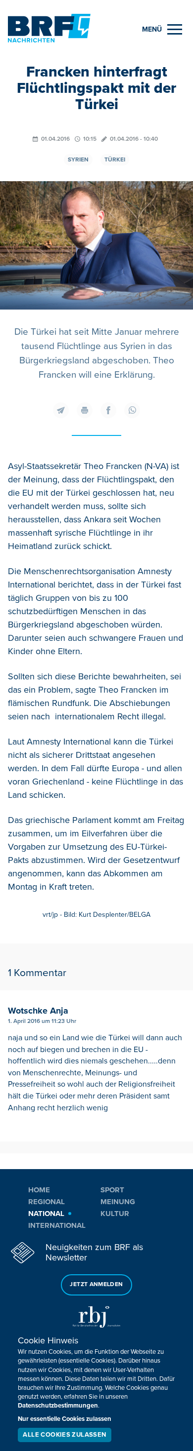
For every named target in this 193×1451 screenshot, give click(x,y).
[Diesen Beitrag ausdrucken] (85, 410)
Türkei (114, 159)
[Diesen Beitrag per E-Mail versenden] (61, 410)
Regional (46, 1201)
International (57, 1225)
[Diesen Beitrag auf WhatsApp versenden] (132, 410)
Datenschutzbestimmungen (58, 1406)
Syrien (78, 159)
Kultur (114, 1213)
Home (39, 1189)
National (46, 1213)
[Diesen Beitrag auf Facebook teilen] (108, 410)
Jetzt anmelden (96, 1284)
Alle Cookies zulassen (64, 1435)
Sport (112, 1189)
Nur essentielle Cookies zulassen (64, 1419)
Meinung (117, 1201)
